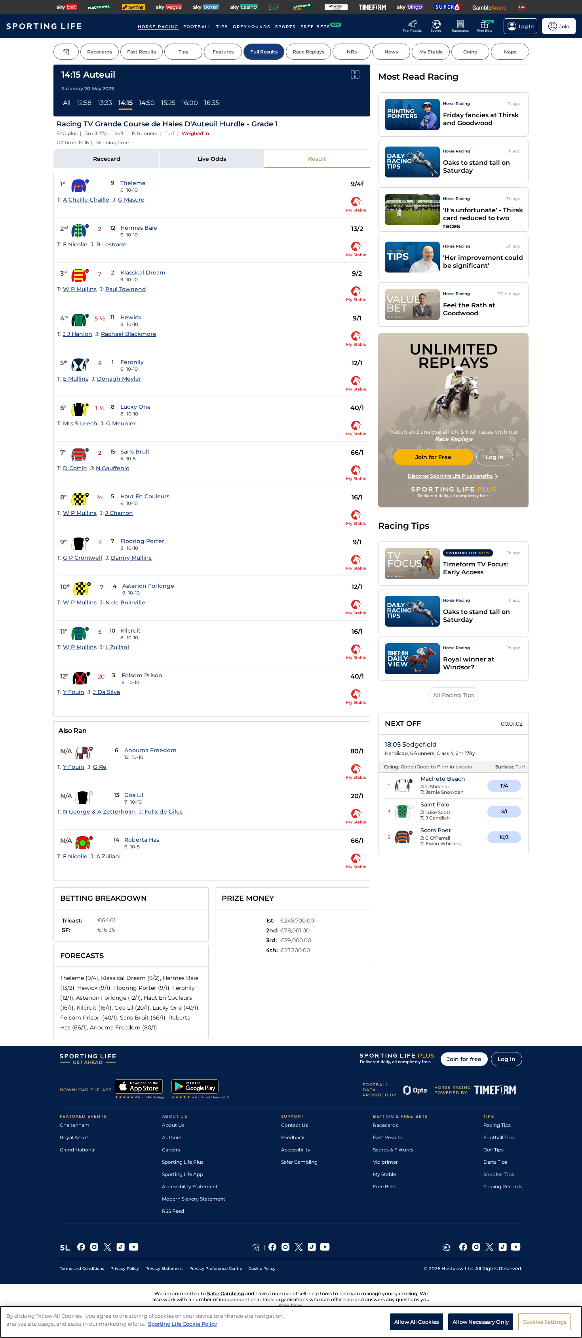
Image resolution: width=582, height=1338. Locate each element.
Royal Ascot (74, 1137)
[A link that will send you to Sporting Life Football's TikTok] (502, 1247)
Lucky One (135, 406)
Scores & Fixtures (393, 1150)
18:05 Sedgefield (411, 744)
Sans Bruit (135, 451)
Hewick (131, 317)
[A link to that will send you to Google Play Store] (200, 1090)
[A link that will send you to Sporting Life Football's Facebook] (463, 1247)
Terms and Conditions (82, 1268)
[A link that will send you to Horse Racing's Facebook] (272, 1247)
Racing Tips (497, 1125)
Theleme (133, 183)
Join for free (464, 1059)
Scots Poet (435, 830)
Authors (171, 1137)
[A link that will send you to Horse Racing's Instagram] (285, 1247)
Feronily (132, 362)
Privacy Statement (164, 1268)
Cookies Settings (544, 1321)
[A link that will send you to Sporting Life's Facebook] (81, 1247)
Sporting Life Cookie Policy (182, 1323)
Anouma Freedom (150, 750)
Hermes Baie (138, 227)
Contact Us (294, 1125)
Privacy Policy (124, 1268)
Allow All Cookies (416, 1321)
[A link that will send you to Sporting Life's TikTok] (120, 1247)
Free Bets (384, 1186)
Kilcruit (130, 630)
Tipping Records (502, 1186)
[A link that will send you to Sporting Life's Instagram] (94, 1247)
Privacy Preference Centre (215, 1268)
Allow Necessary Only (481, 1321)
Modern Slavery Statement (193, 1199)
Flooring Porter (142, 541)
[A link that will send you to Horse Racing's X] (298, 1247)
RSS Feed (173, 1211)
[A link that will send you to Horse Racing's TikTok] (311, 1247)
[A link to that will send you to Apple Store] (140, 1090)
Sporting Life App (182, 1174)
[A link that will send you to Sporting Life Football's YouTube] (515, 1247)
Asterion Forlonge (148, 585)
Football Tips (498, 1137)
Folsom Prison (142, 675)
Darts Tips (495, 1162)
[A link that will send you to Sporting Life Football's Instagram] (476, 1247)
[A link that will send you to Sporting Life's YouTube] (133, 1247)
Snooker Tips (498, 1174)
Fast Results (387, 1137)
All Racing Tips (453, 695)
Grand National (77, 1150)
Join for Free (433, 457)
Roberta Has (141, 839)
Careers (171, 1150)
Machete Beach (442, 778)
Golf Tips (493, 1150)
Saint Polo (434, 804)
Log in (506, 1059)
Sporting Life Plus (183, 1162)
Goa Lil (133, 795)
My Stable (384, 1174)
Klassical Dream (142, 272)
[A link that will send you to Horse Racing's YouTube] (324, 1247)
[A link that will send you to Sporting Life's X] (107, 1247)
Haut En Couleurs (144, 496)
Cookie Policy (262, 1268)
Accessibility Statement (190, 1186)
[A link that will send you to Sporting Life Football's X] (489, 1247)
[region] (291, 1322)
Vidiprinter (385, 1162)
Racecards (385, 1125)
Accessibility (295, 1150)
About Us (173, 1125)
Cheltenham (74, 1125)
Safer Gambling (299, 1162)
